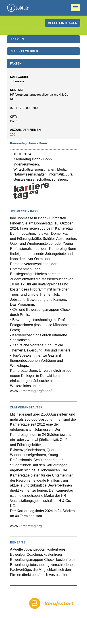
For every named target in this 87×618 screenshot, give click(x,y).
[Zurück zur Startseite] (18, 9)
